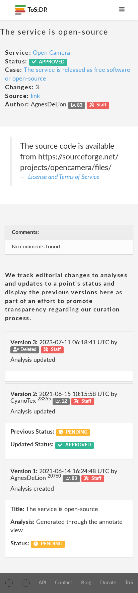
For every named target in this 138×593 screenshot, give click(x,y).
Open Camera (51, 53)
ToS (129, 582)
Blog (86, 582)
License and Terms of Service (63, 177)
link (35, 96)
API (42, 582)
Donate (108, 582)
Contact (63, 582)
